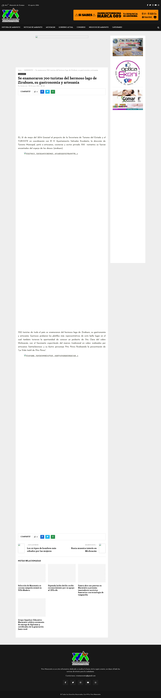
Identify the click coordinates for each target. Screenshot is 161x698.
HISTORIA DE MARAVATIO (11, 27)
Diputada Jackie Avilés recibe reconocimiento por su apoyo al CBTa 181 (61, 587)
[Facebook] (65, 682)
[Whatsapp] (95, 682)
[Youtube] (88, 682)
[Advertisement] (62, 117)
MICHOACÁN (50, 27)
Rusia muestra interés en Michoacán (84, 549)
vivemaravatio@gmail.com (85, 676)
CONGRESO (81, 27)
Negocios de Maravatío (99, 27)
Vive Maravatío (96, 694)
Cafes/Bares (117, 27)
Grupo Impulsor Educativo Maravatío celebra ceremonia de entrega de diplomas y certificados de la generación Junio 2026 (31, 624)
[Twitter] (73, 682)
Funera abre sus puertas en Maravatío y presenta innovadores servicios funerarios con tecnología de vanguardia (90, 590)
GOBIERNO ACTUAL (66, 27)
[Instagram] (80, 682)
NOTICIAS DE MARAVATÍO (33, 27)
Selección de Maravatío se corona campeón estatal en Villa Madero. (29, 587)
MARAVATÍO (22, 74)
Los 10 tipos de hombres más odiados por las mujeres (41, 549)
